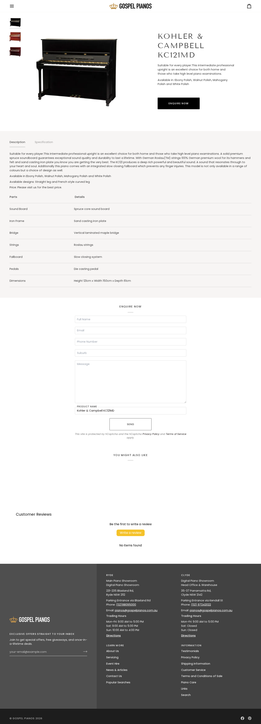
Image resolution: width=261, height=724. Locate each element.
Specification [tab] (44, 142)
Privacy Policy (151, 434)
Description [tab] (17, 142)
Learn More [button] (115, 645)
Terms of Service (176, 434)
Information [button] (191, 645)
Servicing (112, 657)
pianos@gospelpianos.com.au (136, 610)
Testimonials (190, 651)
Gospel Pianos (24, 718)
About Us (112, 651)
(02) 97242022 (201, 605)
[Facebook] (242, 718)
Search (186, 695)
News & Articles (116, 670)
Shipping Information (195, 664)
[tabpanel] (130, 219)
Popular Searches (118, 682)
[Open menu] (15, 6)
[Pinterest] (249, 718)
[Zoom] (76, 70)
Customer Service (193, 670)
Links (184, 689)
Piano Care (188, 682)
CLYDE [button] (185, 575)
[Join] (84, 651)
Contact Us (114, 676)
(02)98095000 (126, 605)
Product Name (87, 406)
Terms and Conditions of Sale (201, 676)
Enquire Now (179, 103)
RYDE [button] (109, 575)
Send (130, 424)
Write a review (130, 533)
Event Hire (112, 664)
